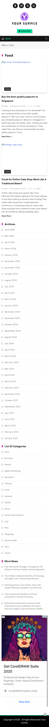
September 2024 (12, 330)
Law (6, 521)
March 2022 (10, 425)
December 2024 (12, 311)
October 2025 (11, 273)
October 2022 (11, 400)
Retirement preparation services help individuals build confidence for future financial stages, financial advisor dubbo (23, 606)
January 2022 (11, 438)
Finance (8, 483)
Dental (7, 464)
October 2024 (11, 324)
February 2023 (11, 387)
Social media (10, 540)
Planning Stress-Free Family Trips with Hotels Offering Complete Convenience (23, 586)
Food (7, 89)
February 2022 (11, 432)
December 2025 (12, 261)
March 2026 (10, 248)
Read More (6, 136)
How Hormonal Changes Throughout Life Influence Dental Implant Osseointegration (24, 568)
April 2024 (9, 349)
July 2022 (9, 413)
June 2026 (9, 229)
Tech (6, 546)
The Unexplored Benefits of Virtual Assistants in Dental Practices (20, 595)
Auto (6, 451)
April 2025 (9, 293)
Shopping (8, 534)
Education (9, 477)
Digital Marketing (12, 470)
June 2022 (9, 419)
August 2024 (10, 337)
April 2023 (9, 375)
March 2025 (10, 299)
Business (8, 458)
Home (7, 508)
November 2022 (12, 394)
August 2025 (10, 280)
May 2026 (9, 236)
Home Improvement (13, 515)
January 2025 (11, 305)
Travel (7, 553)
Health (7, 502)
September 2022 (12, 406)
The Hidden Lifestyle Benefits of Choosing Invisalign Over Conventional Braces (24, 577)
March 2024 (10, 356)
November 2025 (12, 267)
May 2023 (9, 368)
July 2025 (9, 286)
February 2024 (11, 362)
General (8, 496)
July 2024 (9, 343)
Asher (6, 106)
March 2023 (10, 381)
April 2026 (9, 242)
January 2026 (11, 255)
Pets (6, 527)
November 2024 (12, 318)
